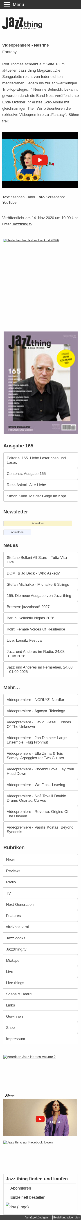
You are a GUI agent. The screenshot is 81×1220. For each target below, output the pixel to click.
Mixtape (12, 960)
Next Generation (20, 904)
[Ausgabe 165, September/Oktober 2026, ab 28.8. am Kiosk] (41, 382)
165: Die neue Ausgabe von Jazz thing (39, 595)
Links (10, 1005)
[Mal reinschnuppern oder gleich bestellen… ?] (41, 1071)
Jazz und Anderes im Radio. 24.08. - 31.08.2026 (37, 653)
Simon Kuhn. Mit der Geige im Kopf (36, 496)
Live (9, 971)
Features (13, 915)
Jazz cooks (15, 938)
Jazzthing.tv (22, 224)
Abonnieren (20, 1188)
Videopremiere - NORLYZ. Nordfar (35, 699)
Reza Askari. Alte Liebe (26, 485)
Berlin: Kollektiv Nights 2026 (30, 618)
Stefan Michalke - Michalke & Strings (38, 584)
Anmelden (38, 523)
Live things (15, 983)
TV (8, 893)
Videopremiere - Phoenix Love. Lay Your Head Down (40, 771)
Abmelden (17, 532)
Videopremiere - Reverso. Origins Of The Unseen (37, 813)
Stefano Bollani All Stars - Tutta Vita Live (37, 559)
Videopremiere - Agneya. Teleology (36, 711)
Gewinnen (14, 1016)
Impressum (15, 1038)
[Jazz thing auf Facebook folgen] (40, 1155)
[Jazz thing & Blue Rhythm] (23, 28)
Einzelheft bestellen (27, 1197)
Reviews (13, 871)
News (11, 859)
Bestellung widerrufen (66, 1217)
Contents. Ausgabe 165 (26, 473)
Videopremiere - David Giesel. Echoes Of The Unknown (39, 724)
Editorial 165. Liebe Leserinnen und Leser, (36, 460)
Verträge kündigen (36, 1217)
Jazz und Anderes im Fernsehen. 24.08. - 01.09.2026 (40, 669)
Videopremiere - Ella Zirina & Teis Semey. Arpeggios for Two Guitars (35, 755)
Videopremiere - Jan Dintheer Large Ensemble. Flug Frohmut (37, 739)
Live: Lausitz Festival (25, 640)
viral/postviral (17, 927)
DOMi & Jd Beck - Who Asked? (33, 573)
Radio (11, 882)
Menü (18, 4)
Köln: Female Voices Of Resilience (36, 629)
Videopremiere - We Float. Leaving (36, 784)
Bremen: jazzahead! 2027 (28, 607)
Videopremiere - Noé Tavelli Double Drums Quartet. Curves (36, 798)
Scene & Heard (19, 994)
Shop (10, 1027)
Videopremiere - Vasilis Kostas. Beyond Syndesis (40, 829)
